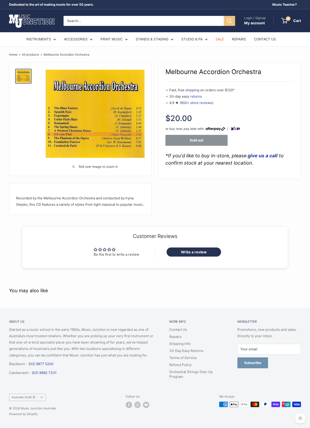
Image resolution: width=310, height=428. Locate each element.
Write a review (194, 252)
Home (13, 54)
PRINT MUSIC (112, 39)
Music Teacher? (284, 4)
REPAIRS (239, 39)
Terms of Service (183, 358)
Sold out (196, 140)
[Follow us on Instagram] (137, 405)
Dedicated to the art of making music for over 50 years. (51, 4)
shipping (192, 90)
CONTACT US (265, 39)
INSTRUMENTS (38, 39)
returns (196, 96)
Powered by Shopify (23, 414)
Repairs (175, 336)
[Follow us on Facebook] (129, 405)
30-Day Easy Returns (186, 351)
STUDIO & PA (192, 39)
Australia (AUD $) (24, 397)
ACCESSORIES (76, 39)
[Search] (229, 21)
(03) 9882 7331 (44, 373)
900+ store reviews (196, 103)
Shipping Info (180, 343)
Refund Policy (180, 365)
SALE (220, 39)
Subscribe (252, 363)
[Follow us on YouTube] (146, 405)
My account (254, 23)
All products (30, 54)
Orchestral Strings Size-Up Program (191, 374)
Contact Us (178, 329)
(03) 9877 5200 (41, 364)
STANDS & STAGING (152, 39)
